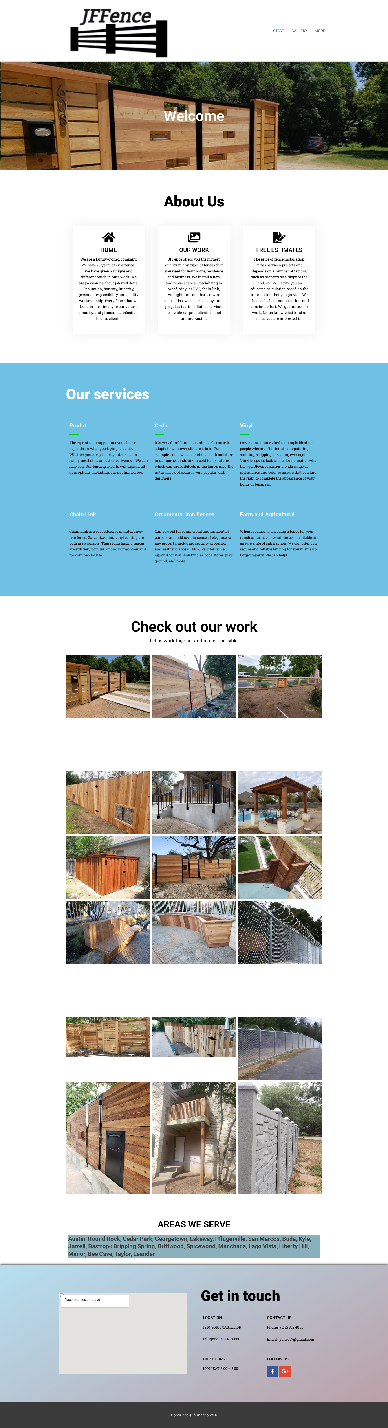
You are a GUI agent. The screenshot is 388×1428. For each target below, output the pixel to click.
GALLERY (299, 30)
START (278, 30)
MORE (320, 30)
